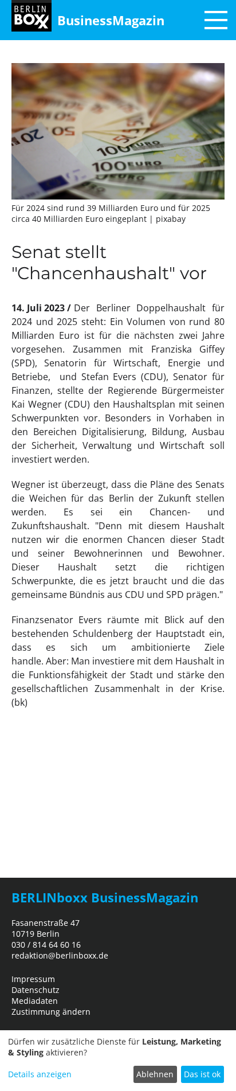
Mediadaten (34, 1000)
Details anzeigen (40, 1074)
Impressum (33, 978)
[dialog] (118, 1060)
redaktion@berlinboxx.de (59, 955)
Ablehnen (155, 1074)
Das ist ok (202, 1074)
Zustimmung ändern (51, 1011)
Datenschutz (35, 989)
